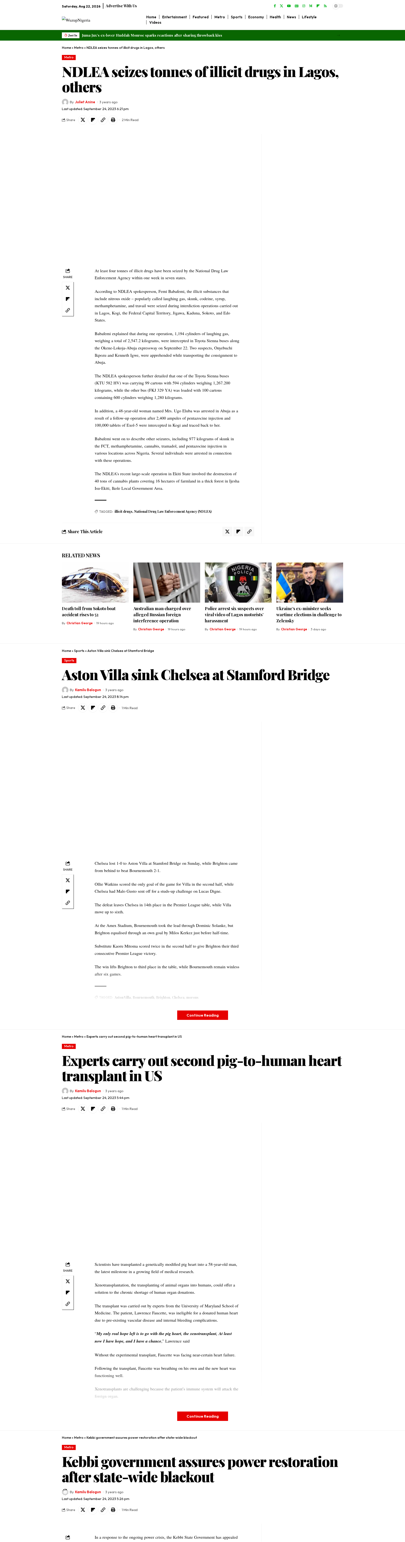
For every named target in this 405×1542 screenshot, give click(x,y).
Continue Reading (203, 1015)
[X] (281, 6)
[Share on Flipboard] (93, 120)
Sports (79, 651)
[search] (340, 19)
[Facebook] (275, 6)
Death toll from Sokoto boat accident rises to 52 (89, 611)
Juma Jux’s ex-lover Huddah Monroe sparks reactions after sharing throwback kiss (152, 35)
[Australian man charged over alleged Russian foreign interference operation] (166, 582)
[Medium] (311, 6)
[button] (338, 35)
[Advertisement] (293, 204)
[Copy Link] (103, 120)
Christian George (80, 623)
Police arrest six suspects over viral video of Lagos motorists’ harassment (234, 615)
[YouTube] (289, 6)
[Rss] (325, 6)
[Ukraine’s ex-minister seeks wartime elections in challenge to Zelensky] (309, 582)
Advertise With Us (121, 5)
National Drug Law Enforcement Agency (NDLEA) (173, 511)
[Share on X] (82, 120)
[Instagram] (303, 6)
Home (66, 48)
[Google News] (297, 6)
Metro (78, 48)
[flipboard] (318, 6)
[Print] (113, 120)
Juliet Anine (85, 102)
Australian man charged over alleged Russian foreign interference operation (162, 615)
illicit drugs (123, 511)
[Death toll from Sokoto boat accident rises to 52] (95, 582)
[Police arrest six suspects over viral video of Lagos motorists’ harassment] (238, 582)
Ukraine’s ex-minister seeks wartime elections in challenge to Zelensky (308, 615)
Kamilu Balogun (88, 690)
